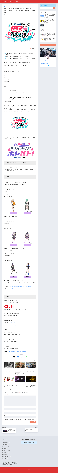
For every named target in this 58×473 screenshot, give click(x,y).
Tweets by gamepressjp (44, 63)
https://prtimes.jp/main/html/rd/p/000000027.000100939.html (17, 351)
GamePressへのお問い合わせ (29, 442)
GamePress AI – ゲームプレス (10, 1)
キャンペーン (6, 446)
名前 (5, 407)
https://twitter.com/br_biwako (14, 288)
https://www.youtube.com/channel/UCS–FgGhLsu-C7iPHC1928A (20, 286)
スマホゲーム (6, 452)
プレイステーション (7, 456)
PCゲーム (5, 444)
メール (5, 411)
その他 (5, 454)
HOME (29, 469)
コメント (6, 394)
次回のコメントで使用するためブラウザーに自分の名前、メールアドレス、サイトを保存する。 (19, 419)
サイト (5, 415)
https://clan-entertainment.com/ (14, 322)
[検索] (54, 8)
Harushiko (47, 60)
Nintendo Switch (6, 442)
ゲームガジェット (6, 450)
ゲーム (35, 360)
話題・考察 (5, 458)
